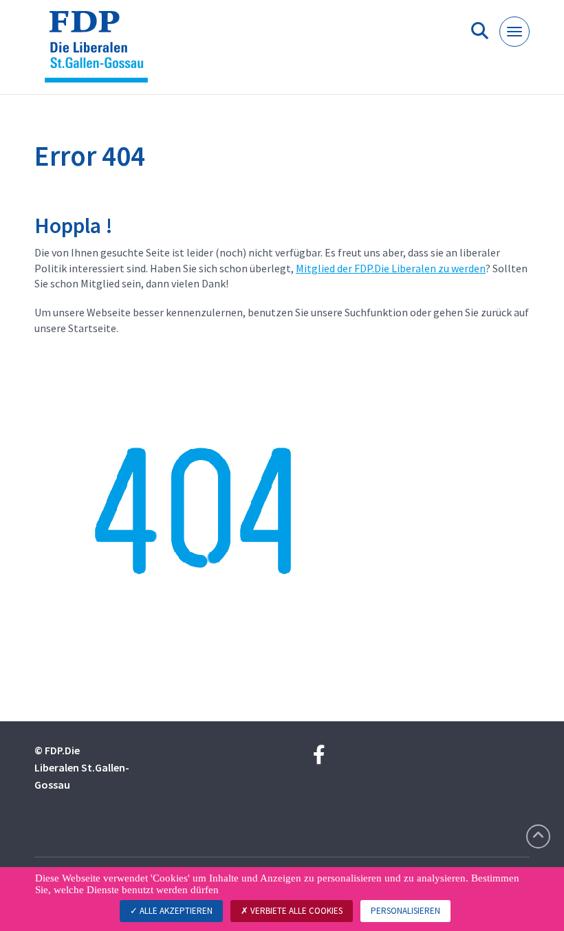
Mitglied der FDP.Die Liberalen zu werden (391, 268)
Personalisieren (405, 911)
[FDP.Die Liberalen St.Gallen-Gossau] (101, 52)
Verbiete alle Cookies (295, 911)
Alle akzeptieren (175, 911)
